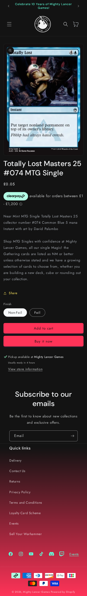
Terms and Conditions (25, 502)
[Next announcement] (78, 6)
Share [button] (13, 293)
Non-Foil (15, 312)
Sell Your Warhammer (25, 534)
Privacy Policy (19, 492)
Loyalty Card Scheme (25, 513)
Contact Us (17, 471)
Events (14, 523)
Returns (14, 481)
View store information (25, 369)
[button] (9, 24)
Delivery (15, 460)
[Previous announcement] (8, 6)
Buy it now (43, 341)
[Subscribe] (72, 435)
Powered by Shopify (63, 592)
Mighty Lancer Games (36, 592)
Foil (37, 312)
